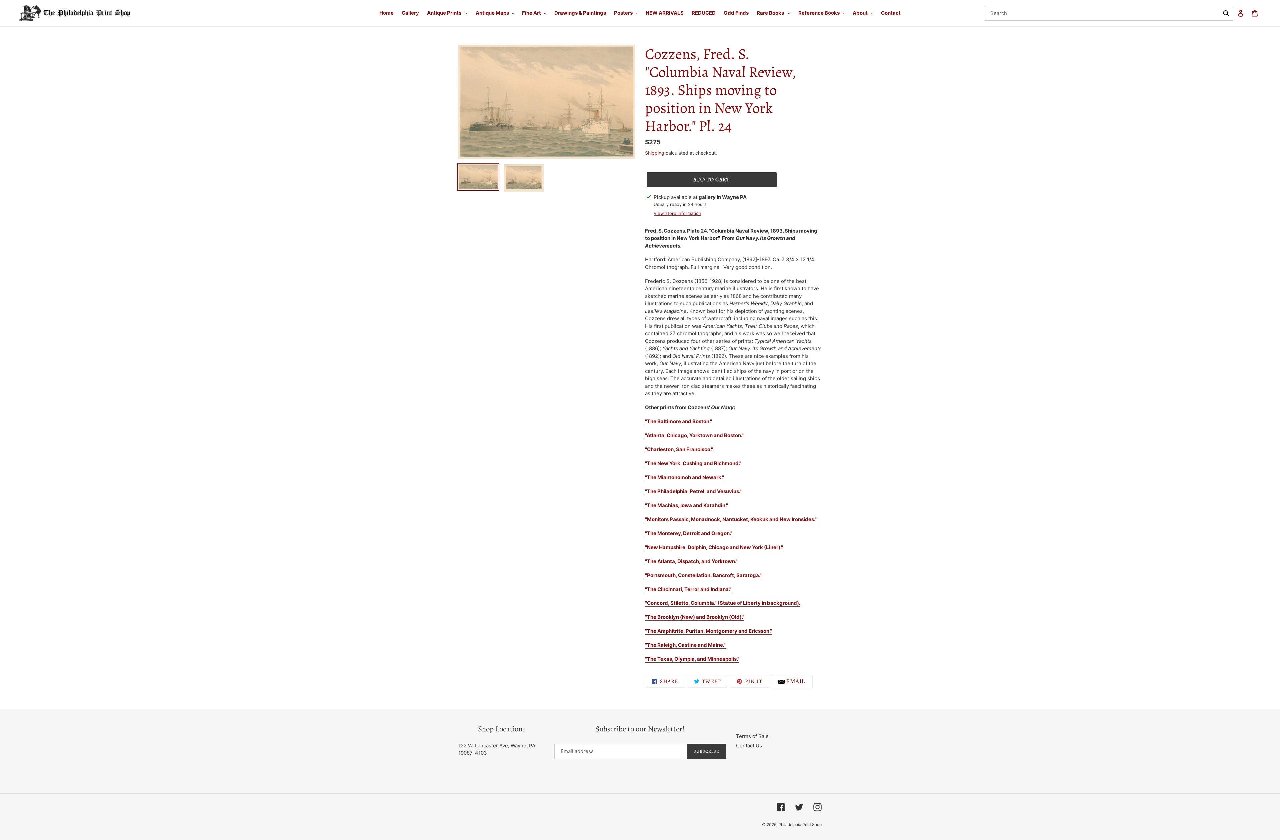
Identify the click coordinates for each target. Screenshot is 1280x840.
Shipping (654, 153)
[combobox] (1108, 13)
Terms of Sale (752, 736)
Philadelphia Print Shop (800, 824)
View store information (677, 213)
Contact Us (749, 745)
